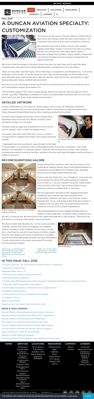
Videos (55, 364)
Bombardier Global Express (14, 291)
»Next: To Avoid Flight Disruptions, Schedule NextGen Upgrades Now (46, 250)
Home (8, 344)
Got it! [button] (88, 396)
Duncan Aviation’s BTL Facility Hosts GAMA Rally (23, 319)
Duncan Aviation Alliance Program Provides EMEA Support (28, 325)
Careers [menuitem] (47, 14)
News (54, 354)
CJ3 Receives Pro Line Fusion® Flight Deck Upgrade (25, 294)
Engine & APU (23, 364)
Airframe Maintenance (23, 353)
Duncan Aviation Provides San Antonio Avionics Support (27, 328)
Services (22, 344)
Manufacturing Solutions (22, 378)
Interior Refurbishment (22, 374)
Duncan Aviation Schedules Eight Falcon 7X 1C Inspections (28, 315)
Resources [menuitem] (71, 10)
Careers (85, 344)
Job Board (85, 347)
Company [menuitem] (34, 14)
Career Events (85, 364)
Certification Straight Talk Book (15, 278)
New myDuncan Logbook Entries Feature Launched (25, 322)
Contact (70, 349)
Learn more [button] (72, 396)
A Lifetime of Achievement (13, 268)
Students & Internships (85, 353)
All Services (23, 347)
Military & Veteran (85, 357)
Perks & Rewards (85, 361)
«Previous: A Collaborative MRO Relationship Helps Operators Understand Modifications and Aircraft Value (13, 252)
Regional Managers (38, 357)
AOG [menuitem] (31, 10)
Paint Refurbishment (22, 383)
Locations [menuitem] (56, 10)
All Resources (55, 347)
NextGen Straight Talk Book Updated (18, 335)
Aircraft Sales (22, 349)
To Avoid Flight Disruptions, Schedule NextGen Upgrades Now (29, 288)
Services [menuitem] (41, 10)
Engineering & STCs (22, 368)
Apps (54, 349)
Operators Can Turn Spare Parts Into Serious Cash (24, 304)
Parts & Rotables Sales (23, 387)
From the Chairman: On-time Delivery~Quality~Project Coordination (32, 265)
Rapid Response (38, 354)
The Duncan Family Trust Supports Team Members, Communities (31, 338)
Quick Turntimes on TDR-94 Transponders (21, 332)
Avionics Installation (23, 357)
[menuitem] (56, 14)
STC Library (55, 359)
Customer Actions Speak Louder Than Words (21, 274)
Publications (54, 357)
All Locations (38, 347)
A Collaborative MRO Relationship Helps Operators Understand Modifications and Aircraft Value (44, 281)
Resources (54, 344)
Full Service (38, 349)
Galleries (54, 352)
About (70, 347)
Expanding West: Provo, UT (14, 271)
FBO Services (23, 371)
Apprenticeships (85, 349)
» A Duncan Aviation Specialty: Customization (22, 284)
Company (70, 344)
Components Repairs (23, 361)
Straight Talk (54, 361)
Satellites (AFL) (38, 352)
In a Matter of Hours (10, 297)
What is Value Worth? (11, 301)
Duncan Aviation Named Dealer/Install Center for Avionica (28, 312)
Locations (38, 344)
